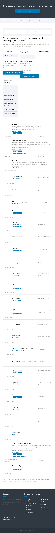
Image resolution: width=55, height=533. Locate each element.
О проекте (43, 504)
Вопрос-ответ (44, 499)
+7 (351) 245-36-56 (9, 217)
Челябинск (24, 20)
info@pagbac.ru (6, 519)
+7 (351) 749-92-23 (9, 242)
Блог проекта (44, 507)
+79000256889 (41, 460)
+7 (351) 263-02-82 (9, 426)
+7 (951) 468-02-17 (9, 255)
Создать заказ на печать (12, 72)
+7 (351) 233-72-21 (9, 473)
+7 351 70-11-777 (9, 230)
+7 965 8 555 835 (9, 280)
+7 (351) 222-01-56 (42, 202)
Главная (5, 20)
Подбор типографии (46, 501)
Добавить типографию (29, 76)
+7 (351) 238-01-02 (9, 414)
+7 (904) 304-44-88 (9, 195)
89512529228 (41, 156)
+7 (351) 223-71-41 (9, 439)
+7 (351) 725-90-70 (9, 183)
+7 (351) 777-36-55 (9, 267)
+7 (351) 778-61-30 (9, 401)
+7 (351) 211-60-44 (9, 329)
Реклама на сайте (30, 512)
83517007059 (41, 136)
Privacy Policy (31, 530)
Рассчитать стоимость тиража (27, 11)
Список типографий (14, 20)
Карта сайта (44, 509)
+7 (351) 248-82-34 (9, 292)
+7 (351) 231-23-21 (42, 361)
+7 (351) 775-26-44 (9, 389)
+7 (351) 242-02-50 (9, 317)
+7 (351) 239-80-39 (9, 305)
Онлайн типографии (44, 51)
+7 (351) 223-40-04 (9, 376)
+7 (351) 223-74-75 (9, 342)
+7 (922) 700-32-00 (9, 354)
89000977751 (41, 170)
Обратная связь (7, 521)
